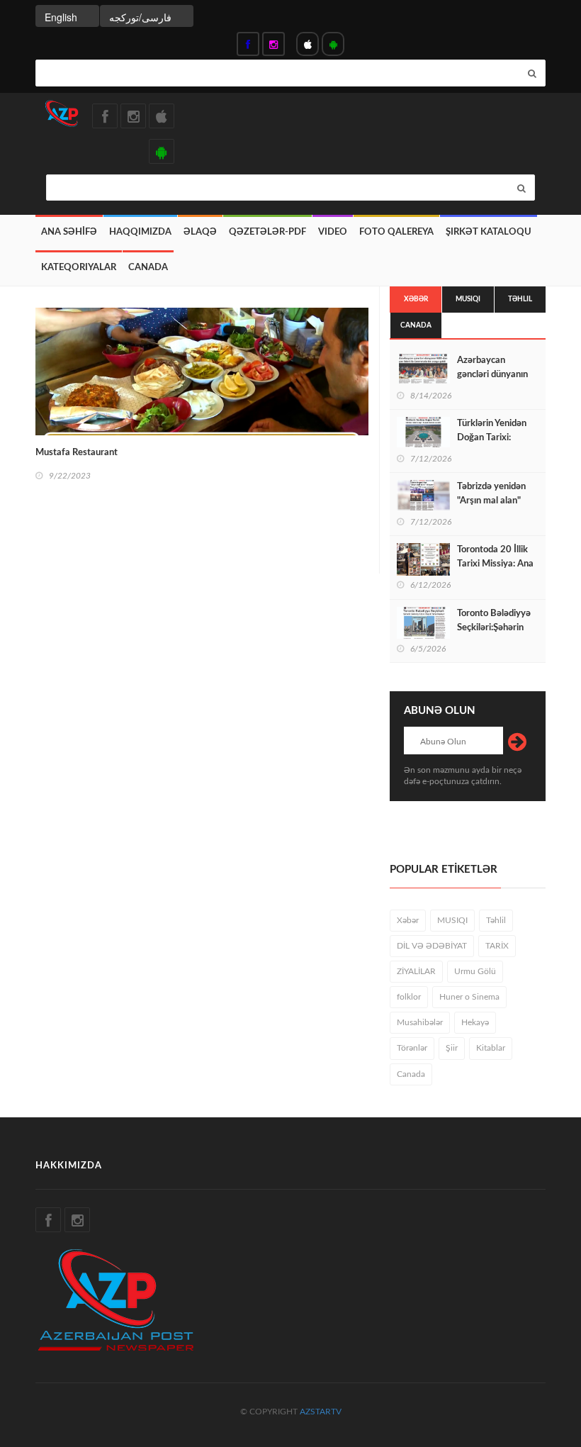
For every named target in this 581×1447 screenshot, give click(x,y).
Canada (148, 267)
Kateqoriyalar (78, 267)
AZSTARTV (321, 1411)
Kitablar (490, 1048)
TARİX (497, 946)
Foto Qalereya (396, 232)
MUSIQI (468, 299)
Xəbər (416, 299)
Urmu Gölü (475, 971)
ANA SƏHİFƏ (69, 232)
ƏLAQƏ (200, 232)
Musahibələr (420, 1022)
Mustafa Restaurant (76, 452)
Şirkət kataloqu (488, 232)
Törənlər (412, 1048)
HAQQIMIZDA (140, 232)
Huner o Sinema (469, 997)
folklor (409, 997)
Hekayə (475, 1022)
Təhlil (520, 299)
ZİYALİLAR (416, 971)
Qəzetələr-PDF (267, 232)
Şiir (452, 1048)
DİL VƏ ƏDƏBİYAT (432, 946)
